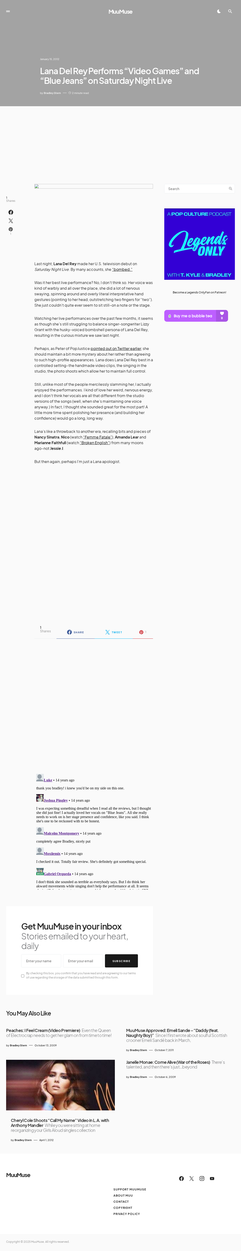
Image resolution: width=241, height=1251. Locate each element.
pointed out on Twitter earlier (116, 348)
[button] (8, 11)
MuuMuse (120, 11)
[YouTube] (212, 1178)
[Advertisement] (120, 142)
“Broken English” (94, 442)
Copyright (123, 1208)
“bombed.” (122, 269)
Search (231, 189)
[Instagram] (202, 1178)
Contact (121, 1201)
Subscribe (121, 961)
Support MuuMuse (129, 1189)
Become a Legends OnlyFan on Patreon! (199, 292)
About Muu (123, 1195)
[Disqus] (93, 703)
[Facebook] (181, 1178)
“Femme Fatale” (97, 437)
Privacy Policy (126, 1214)
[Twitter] (191, 1178)
